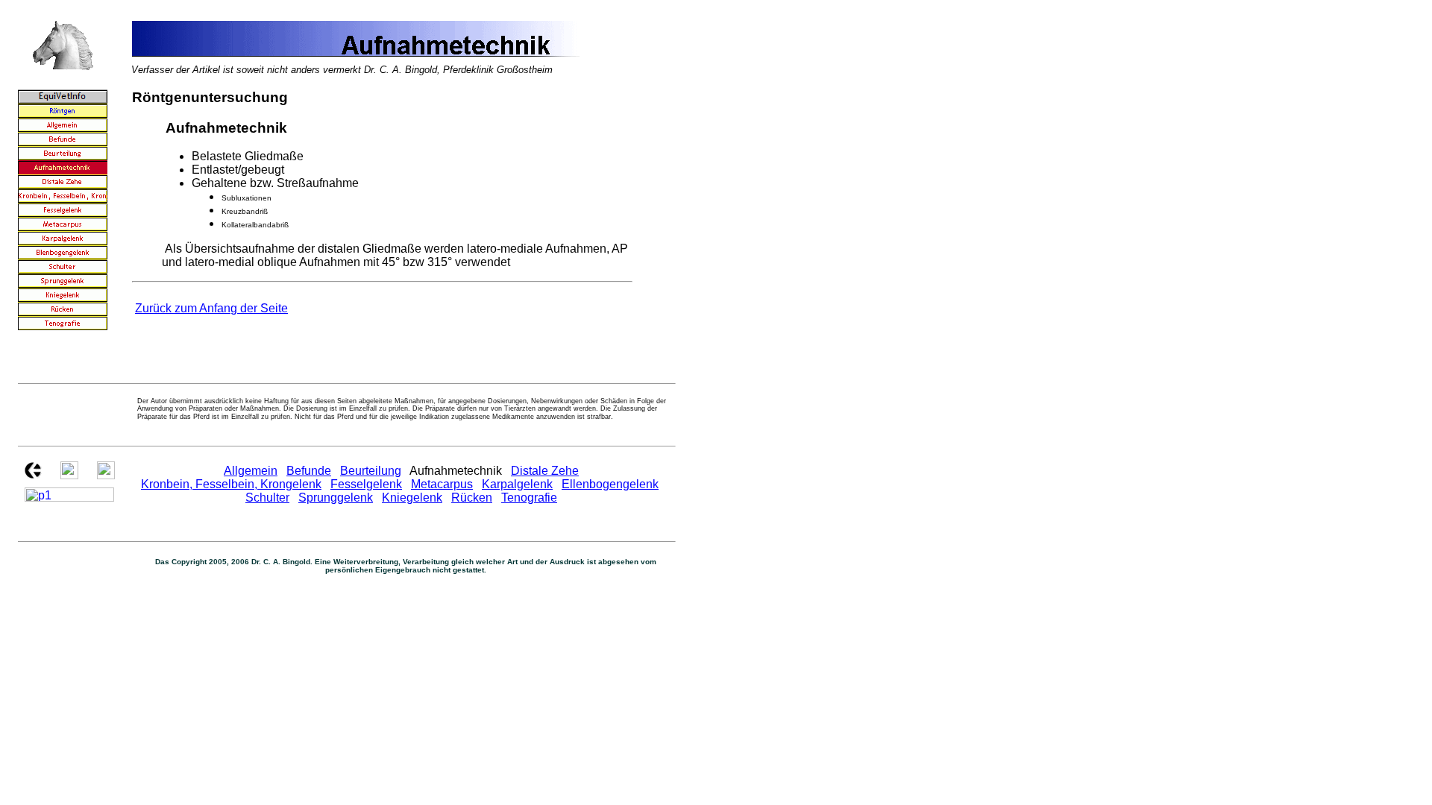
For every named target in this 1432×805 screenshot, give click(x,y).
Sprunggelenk (335, 497)
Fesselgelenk (366, 484)
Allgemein (250, 470)
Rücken (471, 497)
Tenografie (529, 497)
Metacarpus (442, 484)
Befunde (308, 470)
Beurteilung (370, 470)
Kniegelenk (412, 497)
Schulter (267, 497)
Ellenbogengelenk (610, 484)
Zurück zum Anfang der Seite (211, 308)
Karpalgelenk (517, 484)
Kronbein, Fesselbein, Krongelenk (231, 484)
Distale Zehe (545, 470)
